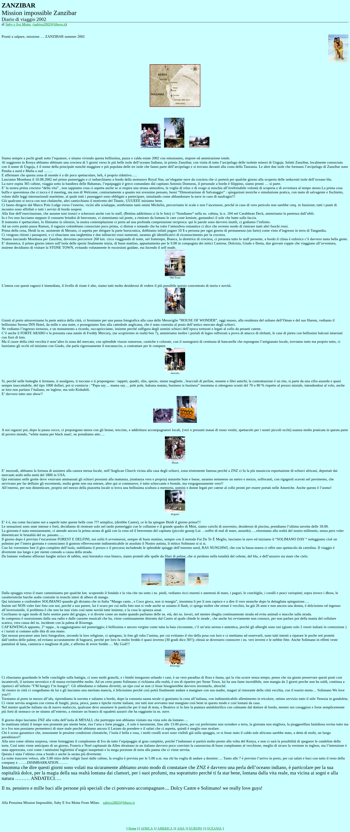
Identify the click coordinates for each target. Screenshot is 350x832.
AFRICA (147, 828)
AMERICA (165, 828)
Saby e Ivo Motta (18, 24)
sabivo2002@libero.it (119, 803)
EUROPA (195, 828)
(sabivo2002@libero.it (49, 24)
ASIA (181, 828)
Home (132, 828)
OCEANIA (214, 828)
